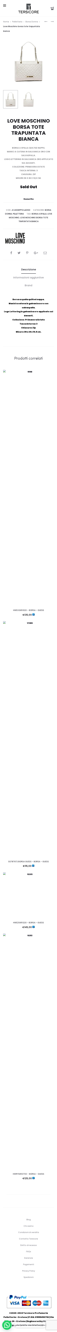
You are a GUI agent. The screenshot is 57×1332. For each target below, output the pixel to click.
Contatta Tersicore (28, 1238)
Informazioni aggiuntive (28, 277)
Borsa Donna (31, 21)
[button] (7, 1325)
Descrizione (28, 269)
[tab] (28, 270)
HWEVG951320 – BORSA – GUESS (28, 610)
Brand (28, 285)
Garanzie (28, 1258)
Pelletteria (17, 21)
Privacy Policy (28, 1271)
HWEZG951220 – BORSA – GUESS (28, 922)
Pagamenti (28, 1264)
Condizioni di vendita (28, 1232)
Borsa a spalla (39, 213)
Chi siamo (29, 1226)
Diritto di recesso (28, 1245)
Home (6, 21)
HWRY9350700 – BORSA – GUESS (28, 1174)
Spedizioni (29, 1277)
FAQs (28, 1251)
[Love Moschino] (15, 238)
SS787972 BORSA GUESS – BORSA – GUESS (28, 861)
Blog (28, 1219)
